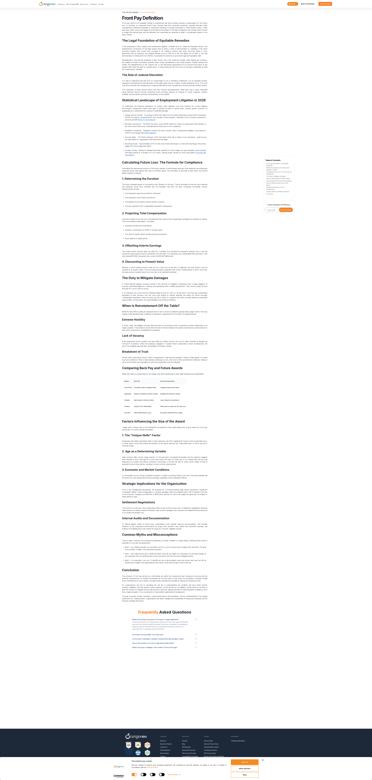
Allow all (245, 762)
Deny (245, 775)
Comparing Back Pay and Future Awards (279, 181)
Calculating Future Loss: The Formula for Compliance (279, 173)
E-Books (184, 741)
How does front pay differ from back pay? (148, 635)
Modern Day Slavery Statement (214, 756)
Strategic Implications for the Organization (275, 188)
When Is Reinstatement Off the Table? (278, 178)
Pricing (101, 4)
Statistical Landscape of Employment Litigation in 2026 (277, 169)
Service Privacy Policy (211, 744)
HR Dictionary (186, 747)
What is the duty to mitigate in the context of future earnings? (154, 647)
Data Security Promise (189, 753)
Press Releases (165, 750)
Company (93, 4)
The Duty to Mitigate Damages (276, 176)
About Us (163, 741)
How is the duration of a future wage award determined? (153, 643)
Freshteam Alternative (238, 741)
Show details (173, 775)
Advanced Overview (188, 750)
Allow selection (244, 768)
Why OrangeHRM (72, 4)
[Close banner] (263, 760)
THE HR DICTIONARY (130, 12)
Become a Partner (166, 744)
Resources (84, 4)
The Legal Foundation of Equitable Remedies (277, 164)
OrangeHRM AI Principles (190, 756)
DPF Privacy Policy (210, 753)
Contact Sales (325, 4)
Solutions (61, 4)
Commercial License (210, 750)
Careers (162, 756)
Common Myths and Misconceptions (277, 191)
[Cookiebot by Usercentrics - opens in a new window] (118, 776)
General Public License (211, 747)
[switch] (143, 774)
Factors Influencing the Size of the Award (277, 184)
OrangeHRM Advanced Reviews (128, 752)
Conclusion (269, 194)
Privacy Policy (208, 741)
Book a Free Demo (308, 4)
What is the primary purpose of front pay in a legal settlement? (155, 619)
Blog (183, 744)
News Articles (164, 753)
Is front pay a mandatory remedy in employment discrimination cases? (158, 639)
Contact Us (163, 747)
